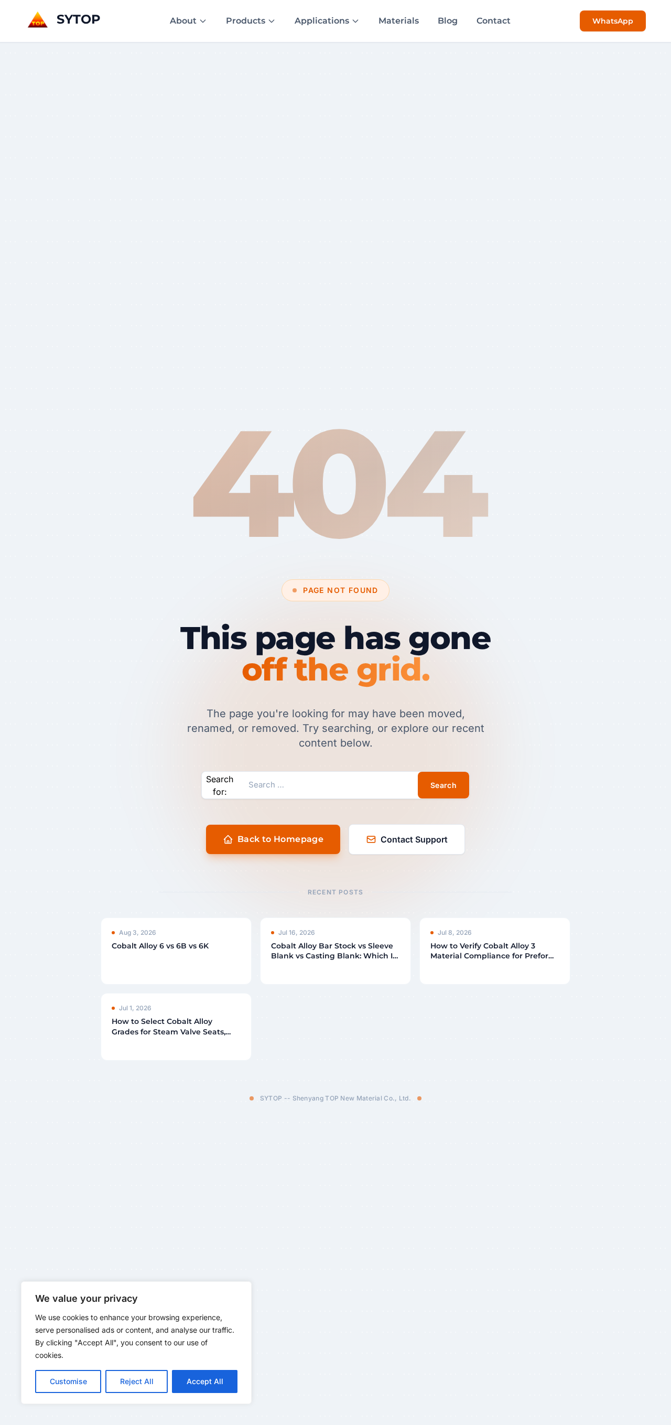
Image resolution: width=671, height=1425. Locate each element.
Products (245, 21)
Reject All (137, 1381)
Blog (448, 21)
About (183, 21)
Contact (494, 21)
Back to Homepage (280, 839)
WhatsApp (612, 21)
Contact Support (414, 839)
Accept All (205, 1381)
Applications (322, 21)
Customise (68, 1381)
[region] (136, 1342)
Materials (398, 21)
